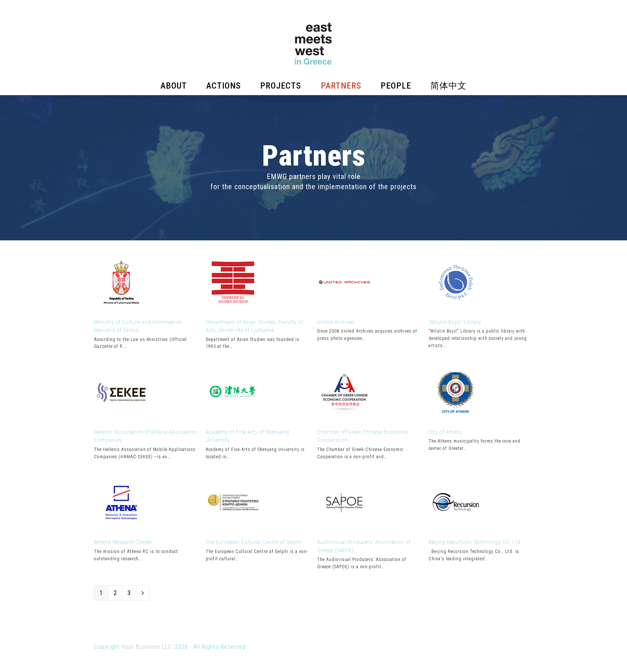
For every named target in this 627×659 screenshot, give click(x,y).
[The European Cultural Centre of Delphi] (233, 527)
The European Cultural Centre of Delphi (254, 542)
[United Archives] (344, 307)
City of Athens (446, 432)
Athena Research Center (123, 542)
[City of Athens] (456, 417)
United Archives (336, 322)
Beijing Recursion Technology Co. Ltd (474, 542)
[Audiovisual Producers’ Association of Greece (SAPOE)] (344, 527)
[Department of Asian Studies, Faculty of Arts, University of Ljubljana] (233, 307)
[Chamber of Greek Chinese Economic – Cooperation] (344, 417)
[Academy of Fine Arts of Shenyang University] (233, 417)
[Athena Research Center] (121, 527)
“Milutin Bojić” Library (455, 322)
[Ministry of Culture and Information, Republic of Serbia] (121, 307)
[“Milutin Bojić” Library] (456, 307)
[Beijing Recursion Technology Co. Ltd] (456, 527)
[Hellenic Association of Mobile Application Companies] (121, 417)
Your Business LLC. (147, 646)
